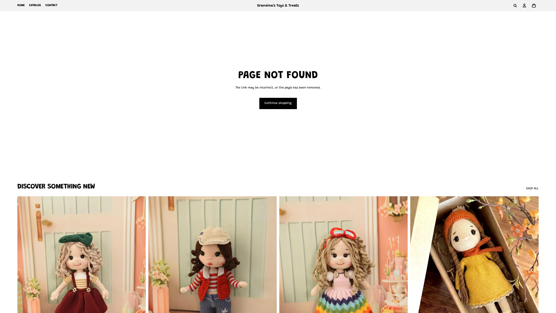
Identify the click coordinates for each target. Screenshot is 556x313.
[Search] (515, 5)
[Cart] (534, 5)
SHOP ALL (532, 188)
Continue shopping (278, 103)
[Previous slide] (23, 276)
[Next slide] (139, 276)
